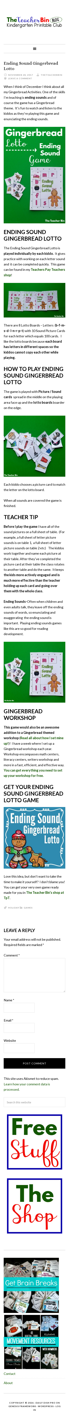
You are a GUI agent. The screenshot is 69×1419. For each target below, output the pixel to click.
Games (28, 907)
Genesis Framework (22, 1406)
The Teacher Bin (34, 22)
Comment (12, 955)
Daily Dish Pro (45, 1402)
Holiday (13, 907)
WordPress (46, 1406)
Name (9, 1000)
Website (10, 1040)
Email (8, 1020)
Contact (9, 1374)
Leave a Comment (20, 78)
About (8, 1383)
